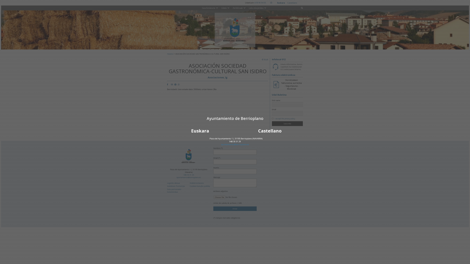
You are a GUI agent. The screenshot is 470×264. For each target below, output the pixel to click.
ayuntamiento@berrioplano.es (235, 144)
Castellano (270, 131)
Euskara (200, 131)
